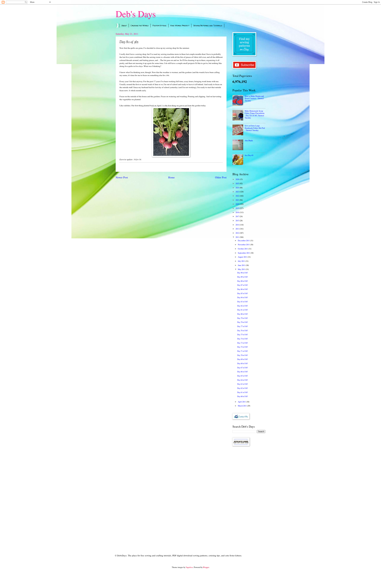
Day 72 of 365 (242, 346)
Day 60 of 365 (242, 396)
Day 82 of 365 (242, 305)
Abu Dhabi (249, 140)
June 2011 (242, 265)
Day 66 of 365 (242, 371)
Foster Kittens (159, 25)
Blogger (206, 567)
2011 (238, 237)
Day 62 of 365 (242, 388)
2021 (238, 200)
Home (171, 177)
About (124, 25)
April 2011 (242, 401)
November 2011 (244, 244)
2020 (238, 204)
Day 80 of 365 (242, 314)
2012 (238, 233)
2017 (238, 216)
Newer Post (122, 177)
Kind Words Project (179, 25)
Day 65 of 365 (242, 375)
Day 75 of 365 (242, 334)
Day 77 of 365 (242, 326)
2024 (238, 187)
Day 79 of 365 (242, 318)
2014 (238, 224)
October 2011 (243, 248)
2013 (238, 228)
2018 (238, 212)
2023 (238, 191)
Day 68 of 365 (242, 363)
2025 (238, 183)
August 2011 (243, 257)
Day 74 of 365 (242, 338)
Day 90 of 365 (242, 272)
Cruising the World (140, 25)
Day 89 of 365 (242, 276)
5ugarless (189, 567)
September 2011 (244, 252)
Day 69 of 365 (242, 359)
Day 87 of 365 (242, 285)
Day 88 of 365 (242, 281)
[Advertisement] (248, 496)
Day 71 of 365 (242, 351)
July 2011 (241, 261)
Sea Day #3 (249, 155)
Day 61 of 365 (242, 392)
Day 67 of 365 (242, 367)
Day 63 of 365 (242, 384)
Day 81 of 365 (242, 309)
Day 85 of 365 (242, 293)
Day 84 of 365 (242, 297)
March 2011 (242, 405)
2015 (238, 220)
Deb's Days (136, 14)
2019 (238, 208)
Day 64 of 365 (242, 380)
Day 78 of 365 (242, 322)
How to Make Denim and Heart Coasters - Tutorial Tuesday (254, 98)
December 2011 (244, 240)
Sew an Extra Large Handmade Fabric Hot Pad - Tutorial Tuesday (255, 128)
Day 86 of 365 (242, 289)
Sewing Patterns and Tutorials (207, 25)
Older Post (221, 177)
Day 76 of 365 (242, 330)
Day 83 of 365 (242, 301)
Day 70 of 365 (242, 355)
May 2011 (242, 269)
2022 (238, 195)
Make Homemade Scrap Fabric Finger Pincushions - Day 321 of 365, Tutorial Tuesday (254, 114)
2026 (238, 179)
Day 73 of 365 (242, 342)
